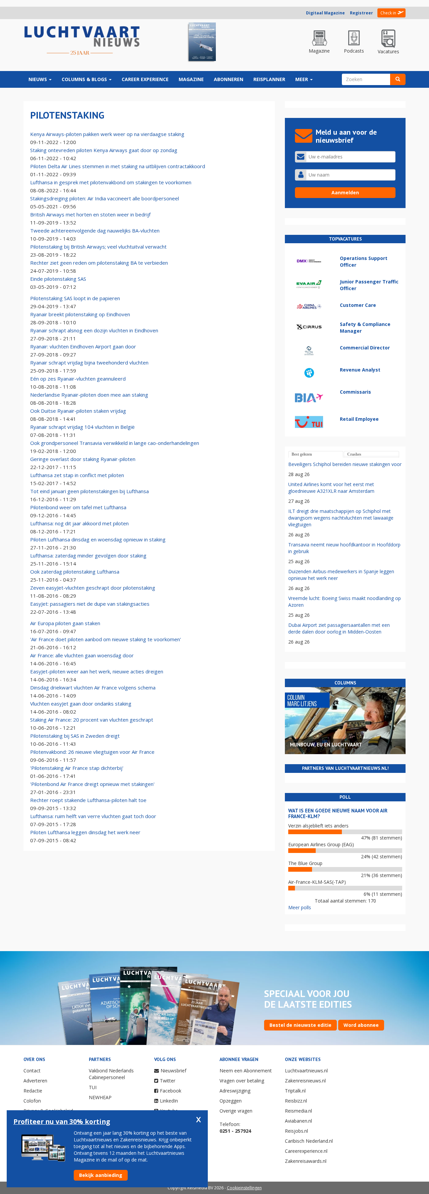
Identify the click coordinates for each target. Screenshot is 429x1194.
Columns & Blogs (85, 79)
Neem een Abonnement (246, 1070)
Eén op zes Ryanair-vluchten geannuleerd (78, 378)
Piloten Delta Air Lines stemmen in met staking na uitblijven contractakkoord (117, 166)
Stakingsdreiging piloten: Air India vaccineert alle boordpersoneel (104, 198)
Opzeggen (231, 1101)
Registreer (361, 13)
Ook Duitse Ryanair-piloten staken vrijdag (78, 410)
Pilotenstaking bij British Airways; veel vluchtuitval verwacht (98, 246)
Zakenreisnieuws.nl (305, 1080)
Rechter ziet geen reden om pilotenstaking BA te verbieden (99, 262)
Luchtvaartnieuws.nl (306, 1070)
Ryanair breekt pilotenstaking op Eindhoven (80, 314)
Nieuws (38, 79)
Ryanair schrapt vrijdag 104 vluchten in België (82, 426)
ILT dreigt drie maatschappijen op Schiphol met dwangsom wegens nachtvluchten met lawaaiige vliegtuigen (340, 518)
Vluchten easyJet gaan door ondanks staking (80, 703)
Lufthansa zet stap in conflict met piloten (77, 475)
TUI (93, 1087)
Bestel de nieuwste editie (300, 1025)
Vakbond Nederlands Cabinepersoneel (111, 1073)
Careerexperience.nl (306, 1151)
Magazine (191, 79)
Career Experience (145, 79)
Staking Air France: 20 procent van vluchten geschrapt (91, 719)
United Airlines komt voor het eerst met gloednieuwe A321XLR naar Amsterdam (331, 487)
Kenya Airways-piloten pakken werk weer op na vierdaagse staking (107, 134)
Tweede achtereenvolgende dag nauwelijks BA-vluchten (95, 230)
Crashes (354, 454)
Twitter (167, 1080)
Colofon (32, 1101)
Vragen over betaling (242, 1080)
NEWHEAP (100, 1097)
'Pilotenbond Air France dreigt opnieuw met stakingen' (92, 784)
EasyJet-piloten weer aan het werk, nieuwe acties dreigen (96, 671)
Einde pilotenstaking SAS (58, 278)
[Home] (82, 41)
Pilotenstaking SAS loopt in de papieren (75, 298)
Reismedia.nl (298, 1111)
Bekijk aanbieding (100, 1175)
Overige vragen (236, 1111)
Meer (302, 79)
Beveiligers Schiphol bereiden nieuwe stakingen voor (345, 464)
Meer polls (299, 907)
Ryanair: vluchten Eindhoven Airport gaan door (83, 346)
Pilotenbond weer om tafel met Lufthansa (78, 507)
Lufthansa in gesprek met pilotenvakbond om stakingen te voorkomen (110, 182)
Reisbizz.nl (296, 1101)
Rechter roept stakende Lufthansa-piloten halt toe (88, 800)
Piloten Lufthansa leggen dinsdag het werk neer (85, 832)
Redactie (32, 1090)
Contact (32, 1070)
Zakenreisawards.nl (305, 1161)
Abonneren (228, 79)
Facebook (170, 1090)
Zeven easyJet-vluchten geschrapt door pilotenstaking (92, 587)
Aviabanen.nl (298, 1121)
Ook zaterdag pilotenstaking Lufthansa (74, 571)
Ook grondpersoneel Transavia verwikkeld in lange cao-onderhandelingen (114, 443)
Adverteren (35, 1080)
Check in (388, 13)
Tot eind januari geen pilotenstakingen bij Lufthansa (89, 491)
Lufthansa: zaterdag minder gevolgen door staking (88, 555)
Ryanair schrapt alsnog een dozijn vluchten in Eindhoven (94, 330)
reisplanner (269, 79)
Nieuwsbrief (173, 1070)
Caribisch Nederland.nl (309, 1141)
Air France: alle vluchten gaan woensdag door (82, 655)
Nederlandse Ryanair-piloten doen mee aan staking (89, 394)
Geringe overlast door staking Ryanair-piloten (82, 459)
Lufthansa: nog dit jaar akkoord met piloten (79, 523)
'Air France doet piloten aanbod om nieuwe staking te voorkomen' (105, 639)
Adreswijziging (235, 1090)
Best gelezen (302, 454)
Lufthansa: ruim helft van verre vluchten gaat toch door (93, 816)
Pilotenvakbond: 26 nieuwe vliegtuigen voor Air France (92, 751)
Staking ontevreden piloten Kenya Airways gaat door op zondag (103, 150)
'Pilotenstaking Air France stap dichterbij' (76, 768)
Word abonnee (361, 1025)
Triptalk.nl (295, 1090)
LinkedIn (169, 1101)
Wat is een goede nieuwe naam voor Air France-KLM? (337, 813)
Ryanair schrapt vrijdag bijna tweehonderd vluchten (89, 362)
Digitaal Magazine (325, 13)
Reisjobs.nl (296, 1131)
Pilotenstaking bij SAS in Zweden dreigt (75, 735)
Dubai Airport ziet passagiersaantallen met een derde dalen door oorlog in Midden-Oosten (339, 628)
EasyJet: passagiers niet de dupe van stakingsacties (89, 603)
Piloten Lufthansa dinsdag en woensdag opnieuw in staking (98, 539)
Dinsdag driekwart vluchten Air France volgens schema (93, 687)
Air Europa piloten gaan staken (65, 623)
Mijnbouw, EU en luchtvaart (326, 744)
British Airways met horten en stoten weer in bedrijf (90, 214)
